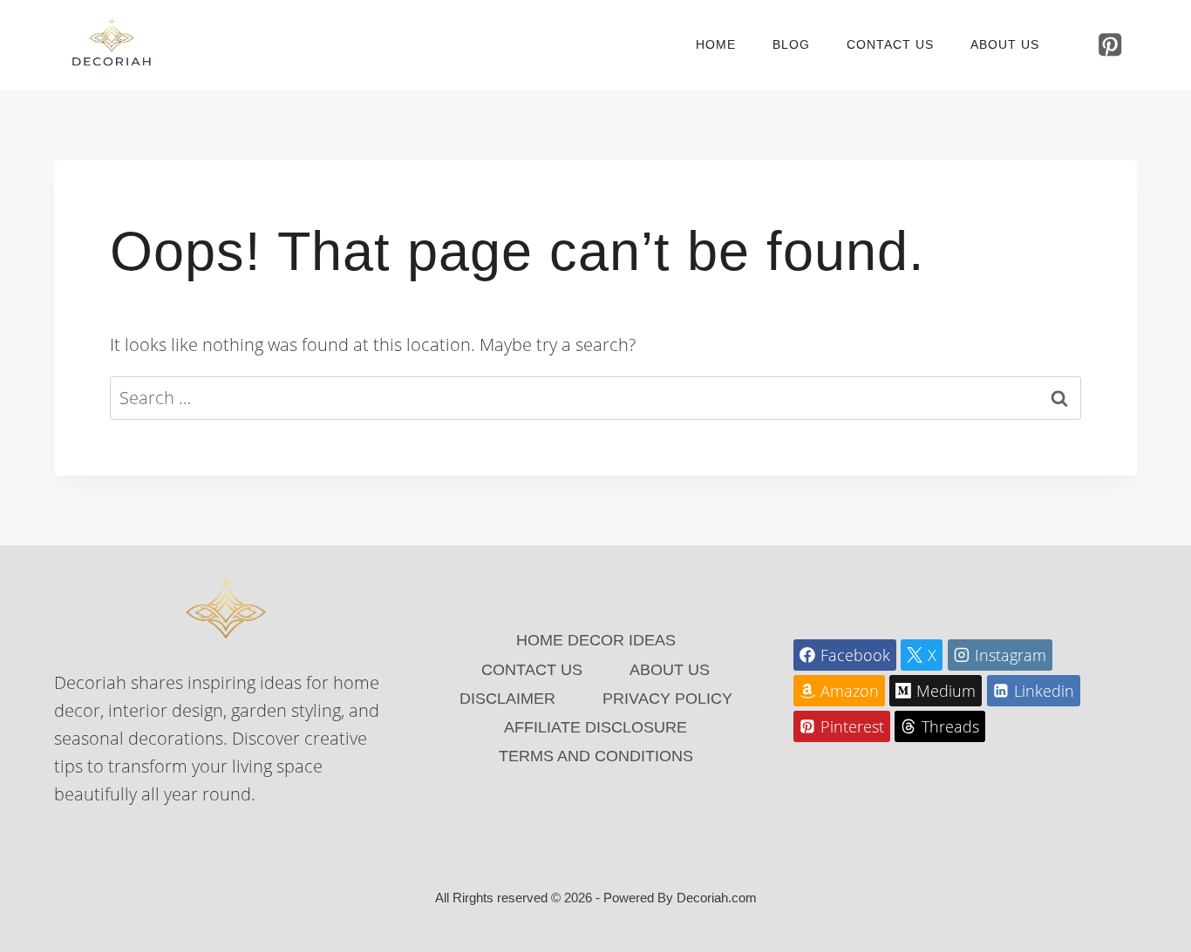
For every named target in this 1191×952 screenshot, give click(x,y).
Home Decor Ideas (596, 640)
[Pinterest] (1110, 44)
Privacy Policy (667, 698)
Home (716, 44)
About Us (1004, 44)
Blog (791, 44)
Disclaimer (507, 698)
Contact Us (890, 44)
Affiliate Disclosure (595, 727)
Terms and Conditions (596, 756)
